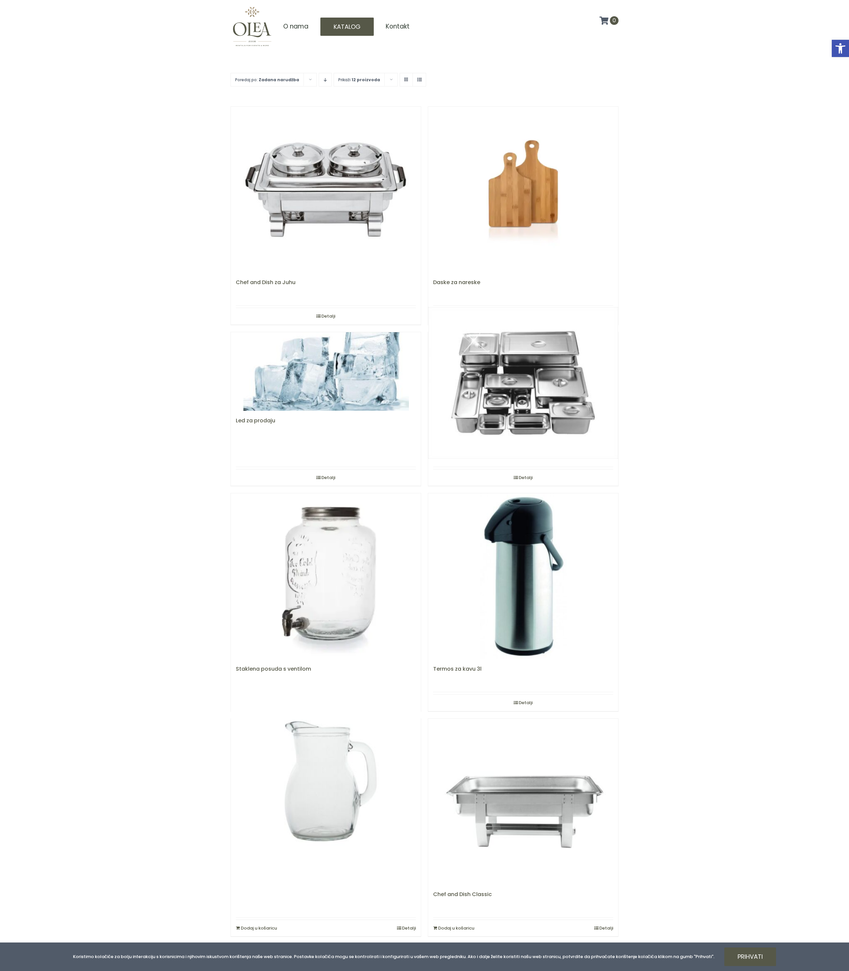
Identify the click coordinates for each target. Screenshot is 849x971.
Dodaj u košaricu (259, 928)
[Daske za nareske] (523, 190)
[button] (840, 48)
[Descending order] (325, 80)
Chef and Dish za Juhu (265, 282)
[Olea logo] (252, 7)
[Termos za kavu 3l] (523, 576)
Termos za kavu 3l (457, 669)
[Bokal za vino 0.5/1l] (326, 781)
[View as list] (419, 79)
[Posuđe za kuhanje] (523, 383)
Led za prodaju (255, 420)
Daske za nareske (456, 282)
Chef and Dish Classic (462, 894)
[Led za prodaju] (326, 371)
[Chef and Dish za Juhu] (326, 190)
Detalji (328, 316)
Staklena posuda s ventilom (273, 669)
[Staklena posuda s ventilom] (326, 576)
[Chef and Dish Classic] (523, 801)
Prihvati (750, 956)
